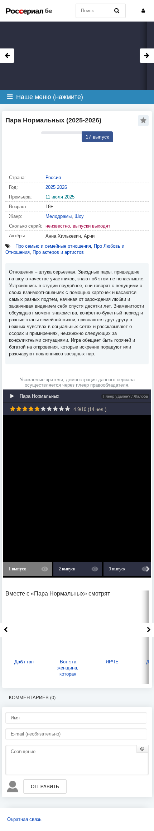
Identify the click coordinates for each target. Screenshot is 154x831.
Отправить (45, 786)
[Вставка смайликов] (142, 749)
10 (67, 409)
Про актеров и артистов (58, 252)
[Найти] (117, 11)
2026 (62, 187)
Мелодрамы (58, 216)
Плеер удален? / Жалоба (125, 396)
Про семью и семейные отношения (53, 246)
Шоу (79, 216)
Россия (53, 177)
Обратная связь (24, 819)
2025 (50, 187)
